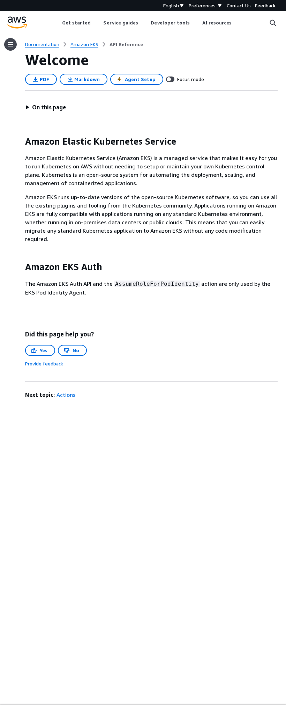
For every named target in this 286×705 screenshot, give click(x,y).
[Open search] (272, 23)
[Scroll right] (237, 22)
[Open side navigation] (10, 44)
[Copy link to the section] (19, 141)
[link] (126, 44)
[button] (45, 107)
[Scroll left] (56, 22)
